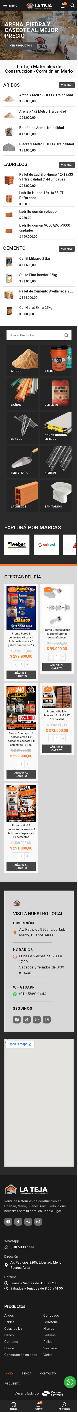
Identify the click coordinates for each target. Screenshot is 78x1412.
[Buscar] (72, 5)
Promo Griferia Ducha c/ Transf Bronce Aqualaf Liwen (57, 633)
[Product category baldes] (56, 360)
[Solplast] (46, 545)
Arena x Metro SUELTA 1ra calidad (46, 95)
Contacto (48, 1373)
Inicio (9, 1373)
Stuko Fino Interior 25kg (38, 275)
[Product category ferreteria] (22, 462)
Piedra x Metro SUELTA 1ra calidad (46, 144)
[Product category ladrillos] (22, 496)
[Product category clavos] (22, 428)
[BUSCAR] (67, 335)
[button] (5, 35)
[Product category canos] (22, 394)
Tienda (26, 1373)
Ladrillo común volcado (38, 212)
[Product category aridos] (22, 360)
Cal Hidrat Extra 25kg (35, 308)
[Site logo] (39, 5)
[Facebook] (17, 1019)
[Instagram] (47, 1019)
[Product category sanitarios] (56, 496)
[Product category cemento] (56, 394)
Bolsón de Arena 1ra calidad (41, 128)
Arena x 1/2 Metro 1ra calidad (42, 111)
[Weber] (16, 545)
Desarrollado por (27, 1393)
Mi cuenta (12, 1383)
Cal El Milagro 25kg (34, 258)
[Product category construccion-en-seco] (56, 428)
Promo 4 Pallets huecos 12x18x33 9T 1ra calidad (57, 715)
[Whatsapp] (37, 1019)
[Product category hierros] (56, 462)
